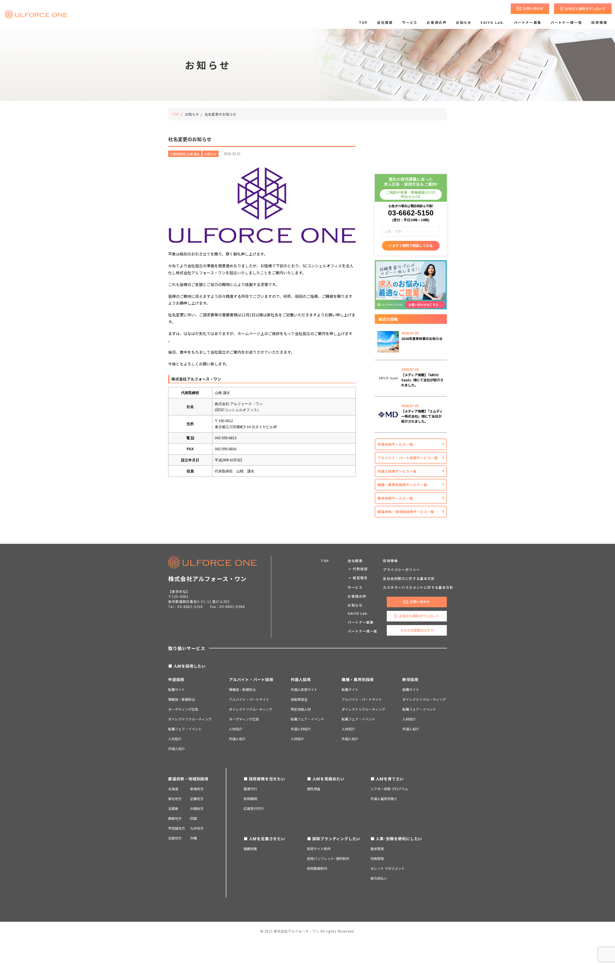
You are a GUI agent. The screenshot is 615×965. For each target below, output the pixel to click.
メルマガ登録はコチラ (417, 630)
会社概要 (385, 22)
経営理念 (360, 577)
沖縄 (193, 838)
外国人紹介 (176, 748)
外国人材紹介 (301, 729)
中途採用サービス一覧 (395, 444)
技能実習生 (299, 699)
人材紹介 (175, 738)
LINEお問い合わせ (425, 953)
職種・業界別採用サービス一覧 (402, 484)
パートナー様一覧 (566, 22)
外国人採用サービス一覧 (397, 471)
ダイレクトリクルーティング (250, 709)
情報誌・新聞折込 (181, 699)
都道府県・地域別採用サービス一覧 (406, 511)
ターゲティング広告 (183, 709)
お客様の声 (437, 22)
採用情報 (599, 22)
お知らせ (463, 22)
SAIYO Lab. (492, 22)
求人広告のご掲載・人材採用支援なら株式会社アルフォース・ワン (36, 14)
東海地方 (196, 788)
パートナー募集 (528, 22)
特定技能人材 (301, 709)
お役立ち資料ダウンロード (585, 8)
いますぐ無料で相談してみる (411, 245)
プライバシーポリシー (401, 569)
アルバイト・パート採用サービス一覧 (408, 457)
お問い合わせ (533, 8)
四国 (193, 818)
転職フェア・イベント (185, 729)
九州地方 (196, 828)
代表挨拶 (360, 568)
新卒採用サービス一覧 (395, 498)
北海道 (173, 788)
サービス (410, 22)
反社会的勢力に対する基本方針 (409, 578)
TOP (363, 22)
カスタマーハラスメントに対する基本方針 (418, 587)
